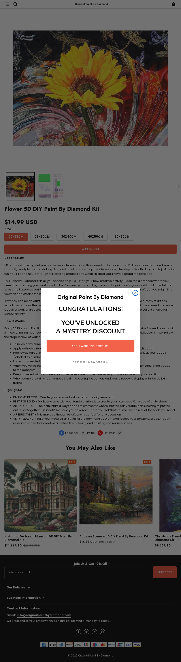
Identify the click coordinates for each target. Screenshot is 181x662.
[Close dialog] (135, 293)
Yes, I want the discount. (90, 345)
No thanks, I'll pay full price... (91, 362)
